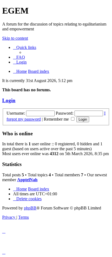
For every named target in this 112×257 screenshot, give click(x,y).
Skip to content (15, 38)
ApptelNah (27, 179)
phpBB (30, 208)
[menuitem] (19, 57)
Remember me (57, 119)
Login (8, 100)
